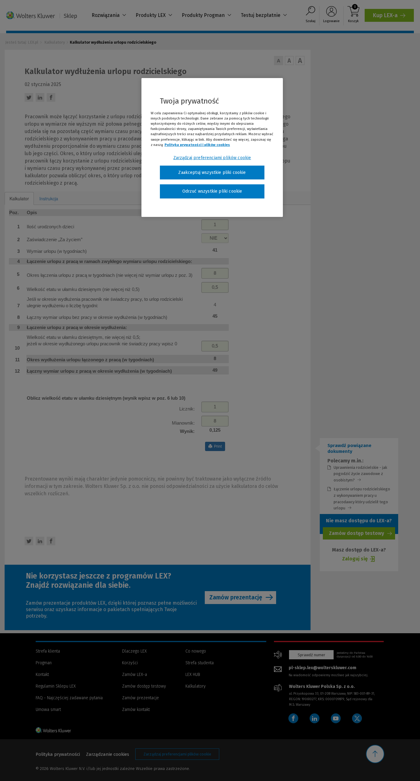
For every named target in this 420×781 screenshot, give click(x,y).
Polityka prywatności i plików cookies (197, 145)
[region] (212, 147)
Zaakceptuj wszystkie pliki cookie (212, 172)
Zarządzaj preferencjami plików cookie (212, 157)
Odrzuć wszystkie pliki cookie (212, 191)
